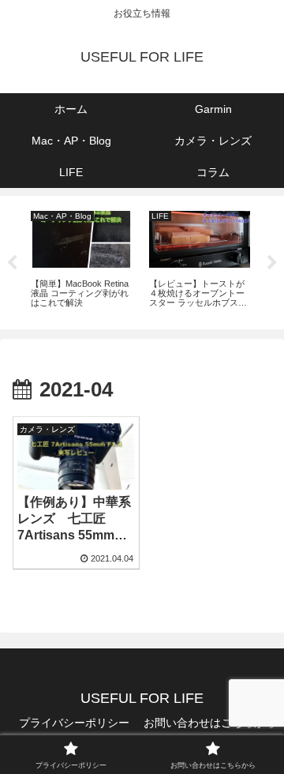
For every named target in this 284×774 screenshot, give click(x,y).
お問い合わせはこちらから (210, 722)
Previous (12, 263)
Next (272, 263)
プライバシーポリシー (74, 722)
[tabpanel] (81, 259)
